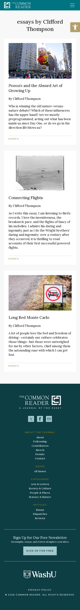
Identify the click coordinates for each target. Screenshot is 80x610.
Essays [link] (14, 138)
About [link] (40, 437)
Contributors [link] (40, 445)
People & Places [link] (40, 492)
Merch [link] (40, 450)
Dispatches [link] (40, 514)
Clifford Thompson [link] (27, 99)
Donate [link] (40, 454)
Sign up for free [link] (40, 550)
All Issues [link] (40, 471)
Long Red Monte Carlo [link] (29, 317)
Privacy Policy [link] (40, 590)
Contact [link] (40, 458)
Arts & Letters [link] (40, 484)
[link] (75, 27)
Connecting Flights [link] (26, 197)
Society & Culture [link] (40, 488)
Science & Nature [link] (40, 497)
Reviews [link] (40, 518)
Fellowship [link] (40, 441)
